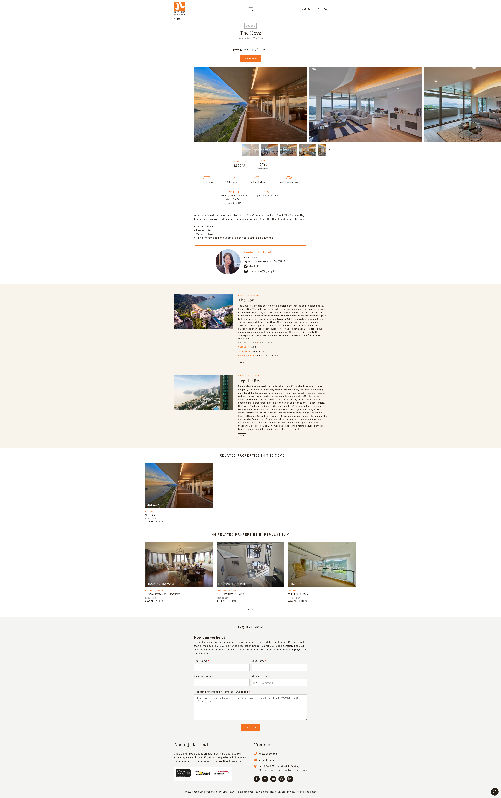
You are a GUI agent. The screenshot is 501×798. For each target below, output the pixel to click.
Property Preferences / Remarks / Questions (222, 691)
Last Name (259, 660)
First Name (201, 660)
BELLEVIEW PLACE (230, 594)
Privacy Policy (294, 791)
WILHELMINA (298, 594)
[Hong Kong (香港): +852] (255, 682)
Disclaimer (310, 791)
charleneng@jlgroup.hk (262, 271)
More (242, 362)
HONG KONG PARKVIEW (162, 594)
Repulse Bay (249, 381)
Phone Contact (261, 676)
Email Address (203, 676)
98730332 (255, 265)
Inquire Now (250, 58)
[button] (171, 150)
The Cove (247, 300)
